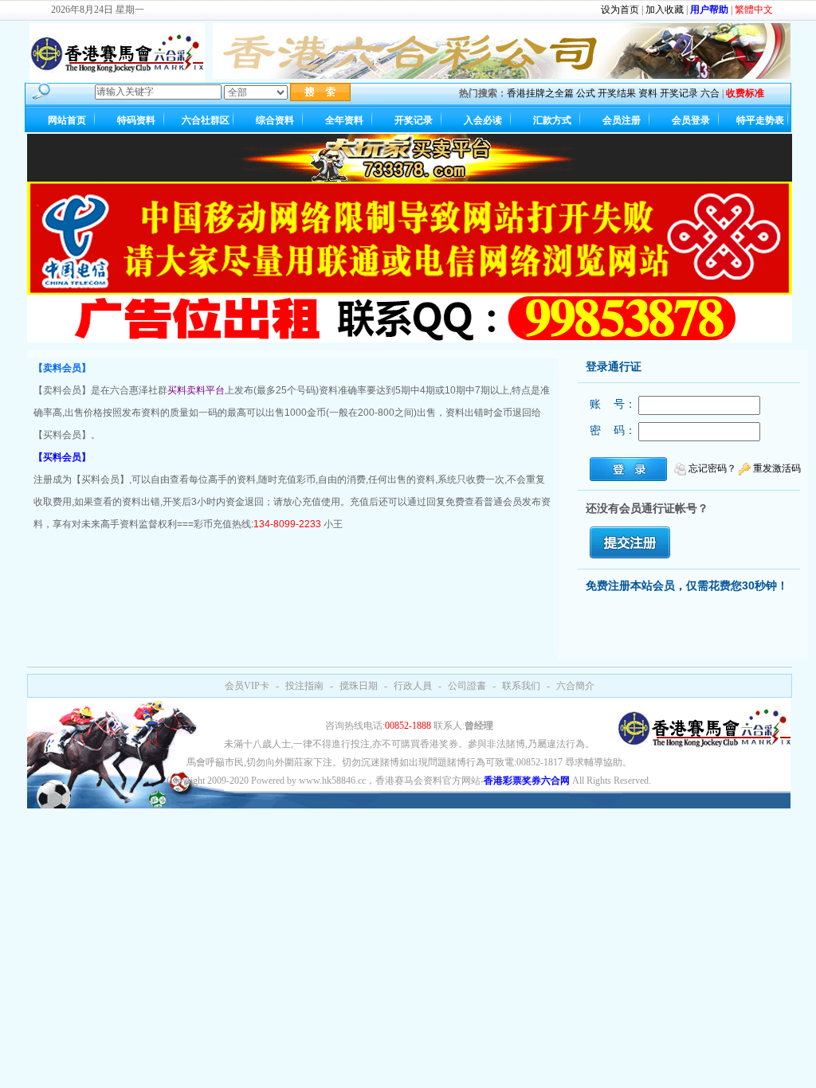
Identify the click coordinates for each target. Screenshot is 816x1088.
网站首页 (67, 120)
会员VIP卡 (247, 685)
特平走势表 (760, 120)
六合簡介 (575, 685)
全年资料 (344, 120)
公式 (585, 93)
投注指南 (304, 685)
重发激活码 (777, 468)
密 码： (613, 430)
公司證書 (467, 685)
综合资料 (275, 120)
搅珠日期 (358, 685)
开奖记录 (679, 93)
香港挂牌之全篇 (540, 93)
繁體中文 (754, 9)
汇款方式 (552, 120)
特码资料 (136, 120)
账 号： (613, 404)
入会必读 (483, 120)
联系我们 (521, 685)
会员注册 (621, 120)
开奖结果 (617, 93)
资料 (647, 93)
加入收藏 (664, 9)
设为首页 (620, 9)
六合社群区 (206, 120)
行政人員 (413, 685)
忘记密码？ (712, 468)
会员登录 (691, 120)
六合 (710, 93)
